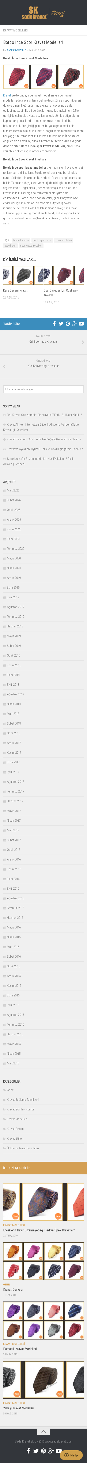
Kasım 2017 (14, 753)
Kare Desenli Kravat (15, 290)
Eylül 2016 (13, 888)
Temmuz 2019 (15, 617)
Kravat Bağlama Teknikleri (23, 1100)
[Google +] (74, 323)
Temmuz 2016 (15, 908)
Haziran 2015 (15, 1034)
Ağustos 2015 (15, 1015)
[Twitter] (61, 323)
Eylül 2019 (13, 597)
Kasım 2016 (14, 869)
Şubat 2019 (14, 646)
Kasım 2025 (14, 529)
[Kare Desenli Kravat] (23, 275)
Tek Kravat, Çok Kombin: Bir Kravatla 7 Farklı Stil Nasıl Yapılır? (44, 415)
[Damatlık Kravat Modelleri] (43, 1321)
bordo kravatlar (21, 240)
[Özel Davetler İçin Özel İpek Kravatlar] (64, 275)
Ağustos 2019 (15, 607)
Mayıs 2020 (14, 558)
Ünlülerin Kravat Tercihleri (23, 1148)
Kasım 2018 (14, 665)
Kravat (7, 95)
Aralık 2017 (14, 743)
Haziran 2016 (15, 918)
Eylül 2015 (13, 1005)
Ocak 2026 (13, 510)
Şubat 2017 (14, 840)
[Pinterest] (67, 323)
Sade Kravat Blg (17, 50)
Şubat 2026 (14, 500)
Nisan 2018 (13, 704)
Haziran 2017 (15, 801)
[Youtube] (81, 323)
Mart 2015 (13, 1063)
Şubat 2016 (14, 956)
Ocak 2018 (13, 733)
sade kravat (10, 245)
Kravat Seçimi (15, 1129)
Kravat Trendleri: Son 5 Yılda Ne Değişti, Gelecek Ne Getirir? (44, 439)
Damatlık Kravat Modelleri (20, 1349)
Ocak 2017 (13, 850)
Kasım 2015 (14, 986)
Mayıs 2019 (14, 636)
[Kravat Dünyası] (43, 1261)
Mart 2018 (13, 714)
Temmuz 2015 (15, 1024)
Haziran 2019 (15, 626)
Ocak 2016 (13, 966)
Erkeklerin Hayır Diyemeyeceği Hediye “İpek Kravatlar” (39, 1230)
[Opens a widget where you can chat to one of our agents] (71, 1455)
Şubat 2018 (14, 723)
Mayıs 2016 (14, 927)
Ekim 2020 (13, 539)
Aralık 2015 (14, 976)
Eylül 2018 (13, 685)
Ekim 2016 (13, 879)
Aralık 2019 (14, 578)
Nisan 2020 (13, 568)
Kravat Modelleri (15, 30)
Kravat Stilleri (15, 1138)
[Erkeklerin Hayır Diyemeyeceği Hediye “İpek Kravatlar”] (43, 1202)
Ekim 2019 (13, 587)
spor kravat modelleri (31, 245)
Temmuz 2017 (15, 791)
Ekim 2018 (13, 675)
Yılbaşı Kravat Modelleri (18, 1408)
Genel (10, 1090)
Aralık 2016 (14, 859)
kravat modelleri (64, 240)
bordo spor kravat (42, 240)
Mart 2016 (13, 947)
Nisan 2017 (13, 820)
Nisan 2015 (13, 1054)
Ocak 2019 (13, 655)
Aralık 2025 (14, 519)
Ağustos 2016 (15, 898)
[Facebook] (54, 323)
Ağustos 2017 (15, 782)
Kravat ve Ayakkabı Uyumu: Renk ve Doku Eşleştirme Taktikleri (45, 449)
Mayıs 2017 (14, 811)
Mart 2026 (13, 490)
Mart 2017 (13, 830)
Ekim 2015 (13, 995)
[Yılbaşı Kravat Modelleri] (43, 1380)
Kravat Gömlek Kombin (21, 1109)
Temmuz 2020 (15, 549)
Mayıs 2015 (14, 1044)
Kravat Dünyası (13, 1290)
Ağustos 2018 (15, 694)
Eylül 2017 (13, 772)
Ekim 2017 (13, 762)
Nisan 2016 (13, 937)
